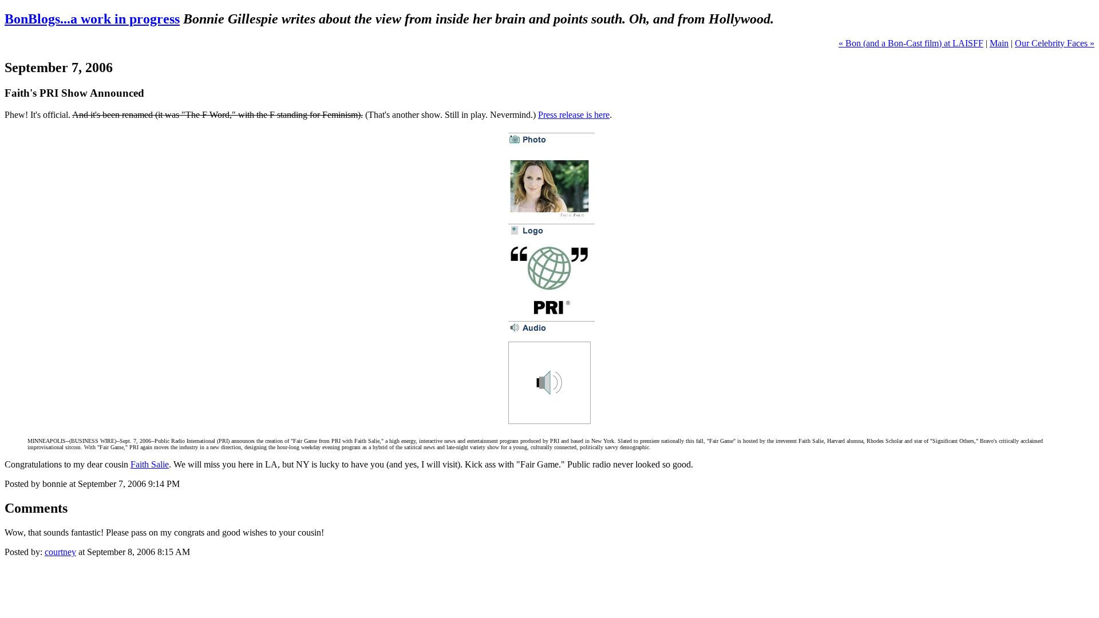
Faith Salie (150, 464)
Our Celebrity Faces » (1054, 43)
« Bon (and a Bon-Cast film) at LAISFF (911, 43)
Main (999, 43)
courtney (60, 552)
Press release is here (574, 115)
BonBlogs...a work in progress (92, 18)
